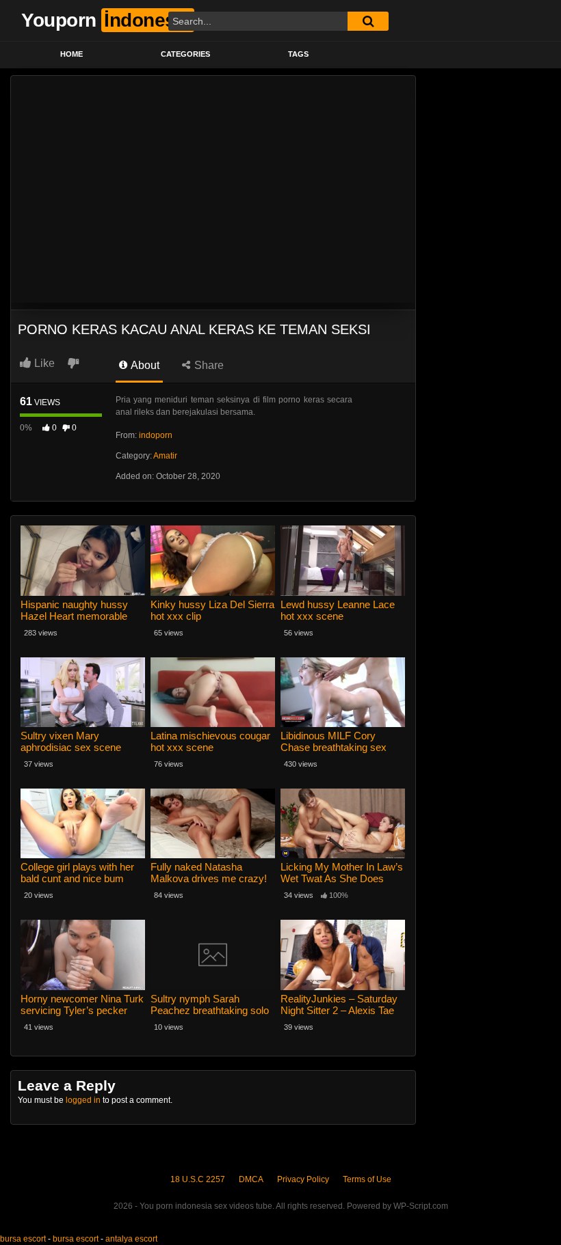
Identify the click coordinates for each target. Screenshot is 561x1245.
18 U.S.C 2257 (197, 1179)
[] (368, 21)
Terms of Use (367, 1179)
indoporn (155, 435)
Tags (298, 54)
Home (71, 54)
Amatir (165, 456)
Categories (185, 54)
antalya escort (131, 1239)
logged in (83, 1100)
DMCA (251, 1179)
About (144, 365)
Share (208, 365)
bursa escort (23, 1239)
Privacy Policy (303, 1179)
